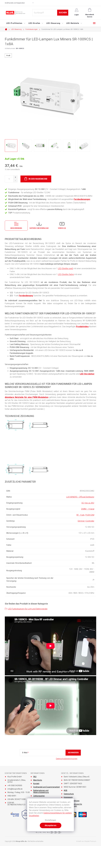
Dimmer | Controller (86, 521)
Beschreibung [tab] (16, 228)
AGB (65, 790)
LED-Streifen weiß (65, 268)
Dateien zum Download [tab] (39, 228)
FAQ (34, 777)
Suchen (63, 12)
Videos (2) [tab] (62, 228)
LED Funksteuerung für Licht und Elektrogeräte (27, 609)
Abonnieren (73, 753)
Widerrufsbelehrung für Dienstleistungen (73, 805)
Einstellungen (50, 820)
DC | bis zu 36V (88, 503)
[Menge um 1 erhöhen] (15, 177)
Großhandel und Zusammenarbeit (46, 787)
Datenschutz (69, 794)
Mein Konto (37, 780)
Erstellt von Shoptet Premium (86, 841)
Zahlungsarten (39, 796)
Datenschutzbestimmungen (66, 759)
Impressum (68, 797)
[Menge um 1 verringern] (15, 180)
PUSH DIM (89, 515)
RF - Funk (80, 515)
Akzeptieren (50, 825)
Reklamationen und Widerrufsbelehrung (41, 791)
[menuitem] (16, 23)
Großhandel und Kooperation (15, 3)
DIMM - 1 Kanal (87, 509)
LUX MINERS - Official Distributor (80, 497)
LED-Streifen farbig (66, 274)
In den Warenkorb (38, 179)
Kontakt (36, 784)
